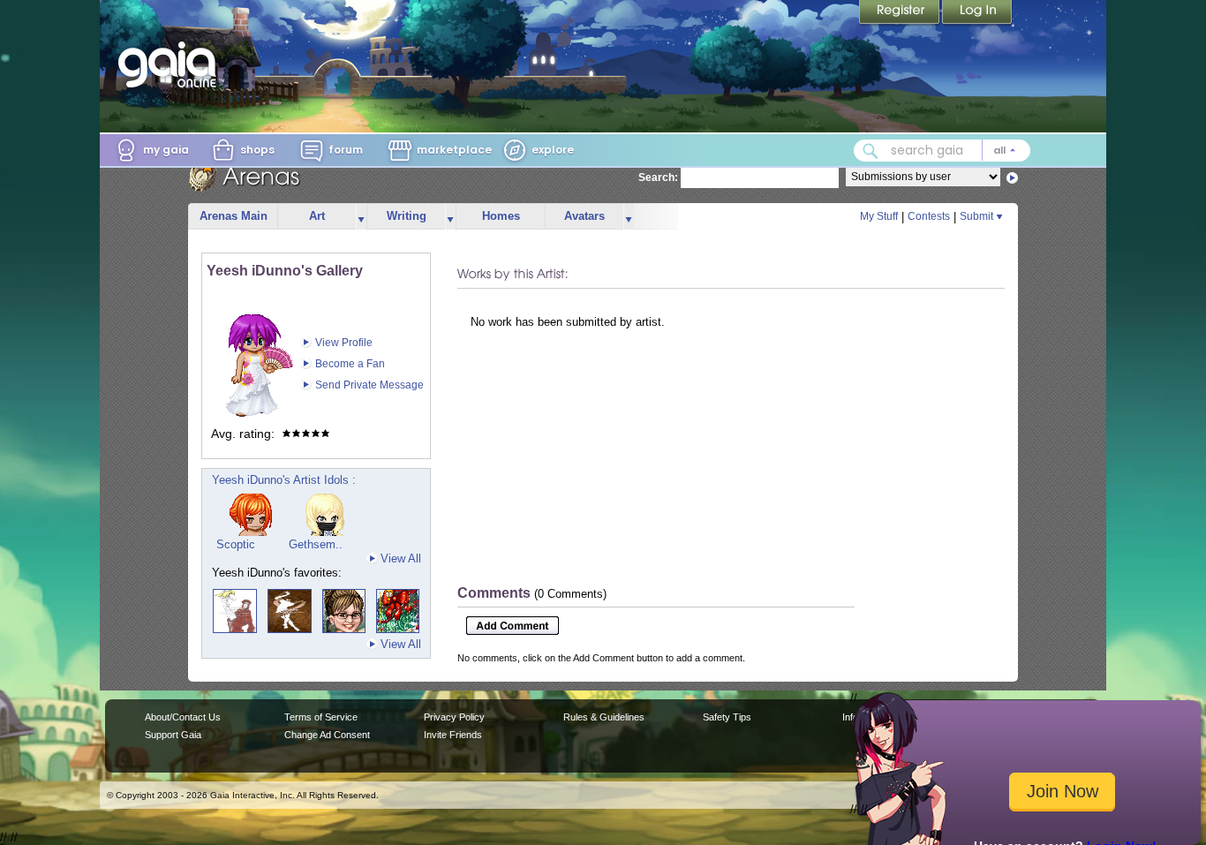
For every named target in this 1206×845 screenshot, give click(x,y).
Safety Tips (727, 717)
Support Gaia (173, 734)
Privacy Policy (454, 717)
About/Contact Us (183, 717)
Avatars (584, 216)
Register (900, 13)
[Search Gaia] (870, 151)
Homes (501, 216)
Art (317, 216)
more (361, 217)
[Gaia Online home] (171, 64)
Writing (406, 216)
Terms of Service (321, 717)
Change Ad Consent (327, 734)
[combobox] (942, 151)
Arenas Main (234, 216)
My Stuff (879, 216)
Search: (658, 177)
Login (977, 13)
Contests (929, 216)
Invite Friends (453, 734)
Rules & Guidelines (603, 717)
